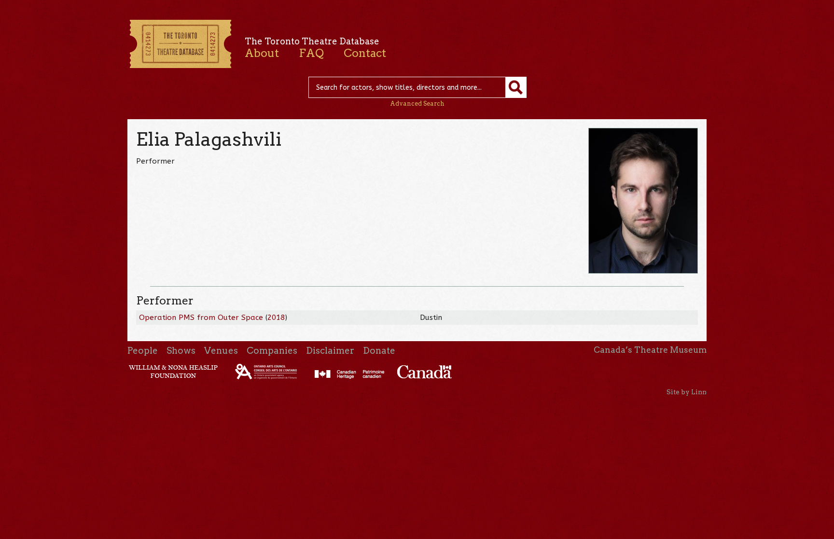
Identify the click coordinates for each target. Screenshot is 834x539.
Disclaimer (330, 350)
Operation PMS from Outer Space (201, 317)
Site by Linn (687, 392)
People (142, 350)
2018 (276, 317)
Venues (221, 350)
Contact (365, 53)
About (262, 53)
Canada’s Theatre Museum (650, 350)
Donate (379, 350)
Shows (181, 350)
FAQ (311, 53)
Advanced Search (417, 103)
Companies (272, 350)
